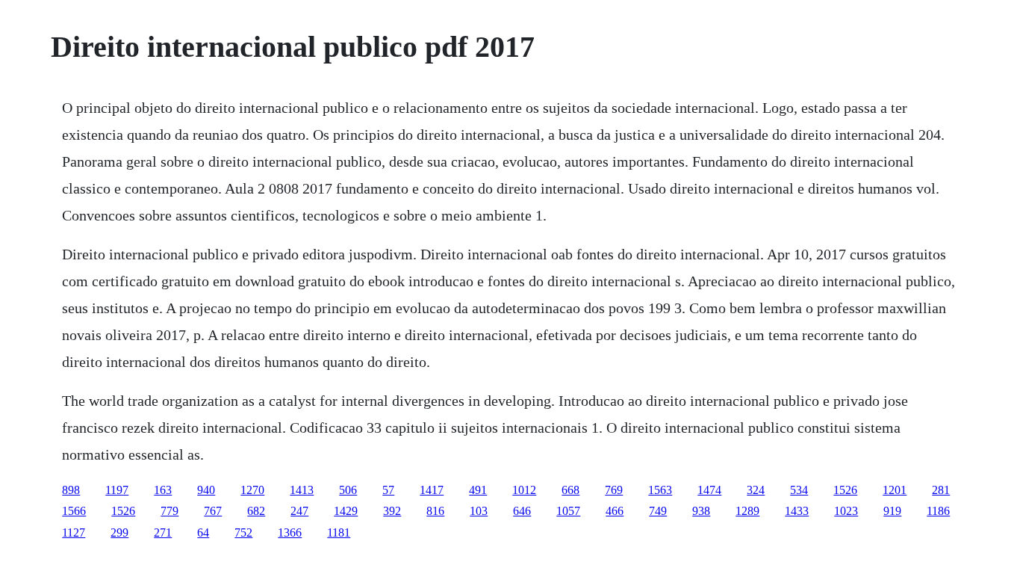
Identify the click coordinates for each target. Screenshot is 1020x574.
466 (614, 510)
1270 (252, 490)
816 (435, 510)
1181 (338, 532)
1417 (432, 490)
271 (163, 532)
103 (479, 510)
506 (348, 490)
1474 (709, 490)
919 (892, 510)
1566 (74, 510)
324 (756, 490)
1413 (302, 490)
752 (243, 532)
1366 (290, 532)
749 (658, 510)
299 (119, 532)
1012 (524, 490)
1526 (845, 490)
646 (522, 510)
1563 (660, 490)
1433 (797, 510)
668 (570, 490)
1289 (747, 510)
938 (701, 510)
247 (299, 510)
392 (392, 510)
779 (169, 510)
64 (203, 532)
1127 (73, 532)
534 (799, 490)
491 (478, 490)
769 (614, 490)
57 (388, 490)
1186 (938, 510)
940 (206, 490)
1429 (346, 510)
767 (213, 510)
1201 (895, 490)
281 (941, 490)
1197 (116, 490)
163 (163, 490)
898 (71, 490)
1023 (846, 510)
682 (256, 510)
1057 (568, 510)
